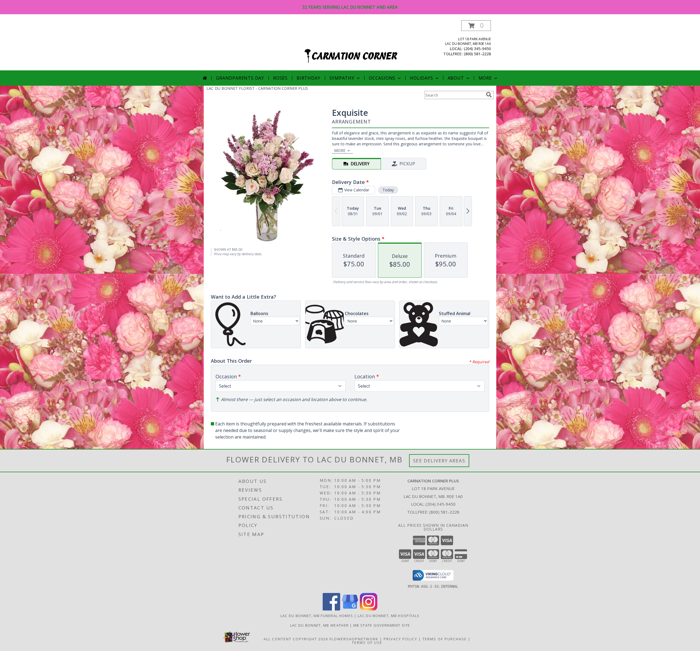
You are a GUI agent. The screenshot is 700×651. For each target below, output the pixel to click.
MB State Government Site (381, 625)
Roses (280, 78)
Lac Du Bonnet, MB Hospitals (388, 615)
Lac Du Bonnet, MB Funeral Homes (317, 615)
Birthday (308, 78)
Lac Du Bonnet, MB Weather (319, 625)
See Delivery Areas (439, 460)
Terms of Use (367, 642)
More (485, 78)
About (456, 78)
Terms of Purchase (444, 638)
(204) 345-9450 (477, 48)
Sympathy (341, 78)
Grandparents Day (240, 78)
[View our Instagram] (368, 609)
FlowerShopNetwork (353, 638)
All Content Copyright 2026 (296, 638)
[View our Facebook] (331, 609)
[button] (476, 25)
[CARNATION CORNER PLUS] (350, 45)
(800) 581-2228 (477, 53)
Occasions (382, 78)
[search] (489, 95)
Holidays (421, 78)
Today (388, 189)
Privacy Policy (400, 638)
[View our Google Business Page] (350, 609)
